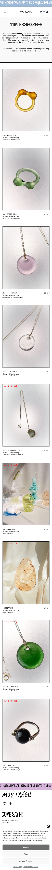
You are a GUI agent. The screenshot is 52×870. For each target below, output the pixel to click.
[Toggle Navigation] (5, 11)
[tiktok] (10, 803)
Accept (26, 847)
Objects (10, 533)
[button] (48, 826)
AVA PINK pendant (10, 293)
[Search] (44, 11)
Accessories (6, 139)
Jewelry (13, 139)
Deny (26, 854)
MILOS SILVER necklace (12, 450)
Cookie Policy (17, 867)
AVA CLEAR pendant (10, 372)
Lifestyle (5, 533)
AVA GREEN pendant (11, 687)
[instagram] (4, 803)
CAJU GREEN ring (10, 214)
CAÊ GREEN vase (9, 529)
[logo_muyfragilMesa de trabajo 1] (26, 11)
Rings (18, 139)
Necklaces (19, 297)
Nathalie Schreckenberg (11, 138)
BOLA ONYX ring (9, 765)
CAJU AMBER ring (9, 135)
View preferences (26, 861)
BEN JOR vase (8, 608)
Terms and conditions (30, 867)
